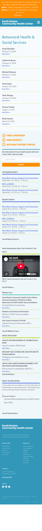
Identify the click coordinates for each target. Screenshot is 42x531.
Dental (25, 452)
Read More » (6, 54)
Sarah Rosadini (8, 49)
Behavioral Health (28, 456)
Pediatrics (26, 450)
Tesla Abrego (7, 95)
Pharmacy (26, 460)
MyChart (4, 450)
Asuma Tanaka (8, 107)
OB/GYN (25, 458)
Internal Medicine (28, 446)
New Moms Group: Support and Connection (20, 178)
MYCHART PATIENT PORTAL (21, 144)
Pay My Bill (5, 454)
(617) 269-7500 (7, 477)
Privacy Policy (26, 502)
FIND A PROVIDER (16, 135)
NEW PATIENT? (14, 140)
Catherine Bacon (9, 60)
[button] (21, 165)
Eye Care (25, 462)
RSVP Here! (18, 15)
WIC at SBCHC (8, 184)
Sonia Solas (7, 84)
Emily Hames (7, 118)
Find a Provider (6, 448)
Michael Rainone (9, 72)
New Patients (6, 446)
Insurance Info (6, 452)
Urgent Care (26, 454)
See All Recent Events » (10, 239)
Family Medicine (28, 448)
